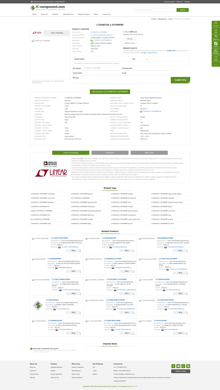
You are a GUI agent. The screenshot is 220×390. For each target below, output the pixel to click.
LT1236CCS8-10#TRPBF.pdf (178, 269)
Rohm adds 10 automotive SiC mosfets (45, 348)
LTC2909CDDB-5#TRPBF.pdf (125, 309)
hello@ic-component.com (149, 53)
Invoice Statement (56, 374)
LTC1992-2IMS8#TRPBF (61, 279)
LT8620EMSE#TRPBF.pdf (175, 247)
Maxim (95, 374)
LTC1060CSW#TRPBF (112, 321)
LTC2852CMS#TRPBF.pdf (176, 309)
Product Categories (78, 367)
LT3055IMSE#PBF (54, 259)
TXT (136, 386)
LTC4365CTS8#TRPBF (59, 238)
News (96, 14)
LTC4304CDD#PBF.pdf (173, 290)
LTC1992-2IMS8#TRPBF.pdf (71, 290)
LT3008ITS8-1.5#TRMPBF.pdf (102, 40)
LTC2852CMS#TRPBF (165, 300)
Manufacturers (68, 14)
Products (55, 14)
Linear (170, 19)
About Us (44, 14)
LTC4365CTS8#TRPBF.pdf (69, 247)
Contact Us (107, 14)
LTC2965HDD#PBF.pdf (119, 247)
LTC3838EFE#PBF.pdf (66, 329)
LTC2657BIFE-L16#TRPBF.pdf (126, 290)
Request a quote (169, 2)
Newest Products (77, 377)
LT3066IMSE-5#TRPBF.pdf (123, 267)
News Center (76, 374)
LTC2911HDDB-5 (52, 300)
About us (179, 2)
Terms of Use (55, 377)
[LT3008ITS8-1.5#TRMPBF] (50, 41)
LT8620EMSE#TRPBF (165, 238)
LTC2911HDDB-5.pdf (63, 309)
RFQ (73, 250)
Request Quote (83, 14)
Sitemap (187, 2)
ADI (94, 367)
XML (132, 386)
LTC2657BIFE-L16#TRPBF (117, 279)
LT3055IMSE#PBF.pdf (65, 267)
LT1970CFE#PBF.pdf (170, 329)
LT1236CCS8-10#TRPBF (168, 259)
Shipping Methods (56, 367)
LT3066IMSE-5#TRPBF (113, 259)
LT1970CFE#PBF (160, 321)
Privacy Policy (34, 374)
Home (34, 14)
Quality (53, 371)
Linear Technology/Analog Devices (102, 35)
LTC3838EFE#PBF (55, 321)
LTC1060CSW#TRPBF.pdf (122, 329)
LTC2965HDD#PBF (109, 238)
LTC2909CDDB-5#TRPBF (115, 300)
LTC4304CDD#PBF (162, 279)
